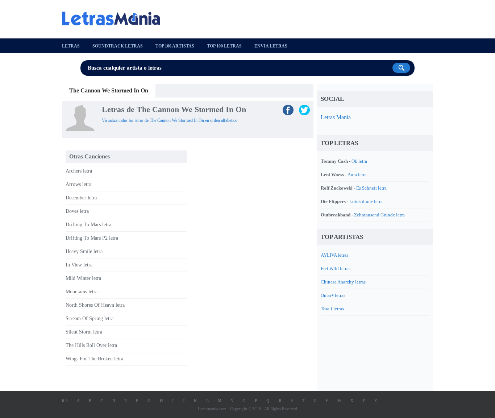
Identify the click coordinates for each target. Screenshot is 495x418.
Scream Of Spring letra (89, 318)
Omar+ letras (333, 295)
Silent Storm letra (84, 332)
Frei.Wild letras (335, 268)
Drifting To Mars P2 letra (92, 238)
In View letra (79, 265)
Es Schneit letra (371, 188)
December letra (81, 197)
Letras (71, 46)
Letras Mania (336, 117)
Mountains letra (81, 291)
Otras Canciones (89, 156)
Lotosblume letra (366, 201)
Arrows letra (78, 184)
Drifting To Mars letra (88, 224)
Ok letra (359, 161)
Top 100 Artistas (174, 46)
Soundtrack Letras (117, 46)
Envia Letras (270, 46)
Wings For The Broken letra (94, 358)
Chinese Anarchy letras (343, 282)
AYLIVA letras (334, 255)
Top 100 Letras (224, 46)
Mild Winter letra (83, 278)
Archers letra (79, 171)
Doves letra (77, 211)
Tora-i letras (332, 308)
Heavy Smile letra (84, 251)
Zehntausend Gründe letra (379, 215)
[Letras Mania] (114, 18)
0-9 (65, 400)
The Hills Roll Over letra (91, 345)
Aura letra (357, 174)
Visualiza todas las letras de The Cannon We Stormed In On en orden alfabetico (169, 120)
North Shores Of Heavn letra (95, 305)
